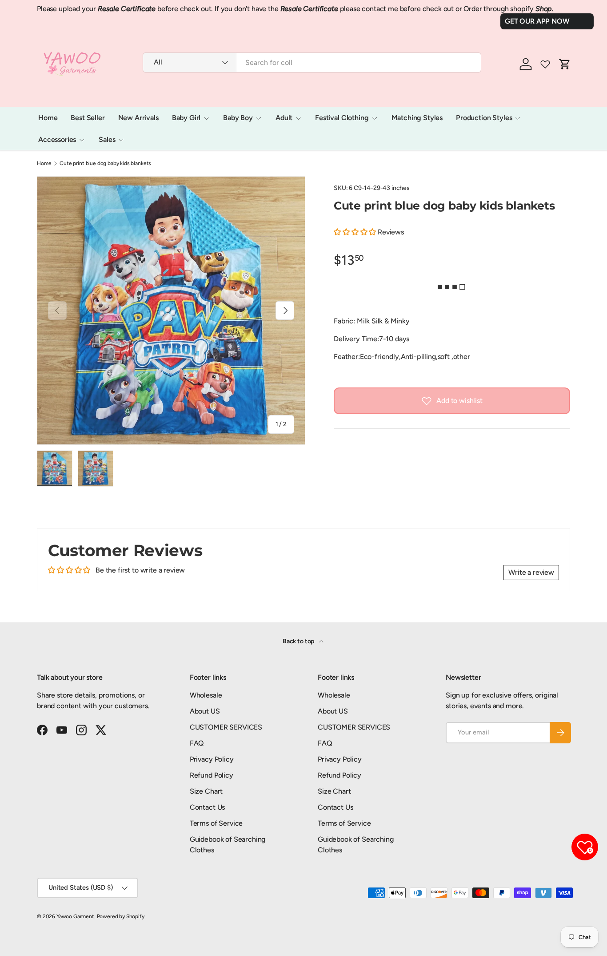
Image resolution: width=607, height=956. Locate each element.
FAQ (197, 743)
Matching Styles (417, 117)
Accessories (57, 139)
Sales (107, 139)
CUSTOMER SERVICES (226, 727)
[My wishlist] (545, 64)
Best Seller (87, 117)
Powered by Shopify (120, 916)
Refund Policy (211, 775)
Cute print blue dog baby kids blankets (105, 163)
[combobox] (312, 62)
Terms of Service (216, 823)
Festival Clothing (341, 117)
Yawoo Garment (75, 916)
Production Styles (484, 117)
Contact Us (207, 807)
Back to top (299, 641)
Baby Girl (186, 117)
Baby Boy (238, 117)
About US (205, 711)
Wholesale (206, 695)
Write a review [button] (531, 572)
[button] (356, 232)
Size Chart (206, 791)
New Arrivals (138, 117)
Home (47, 117)
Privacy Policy (212, 759)
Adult (284, 117)
